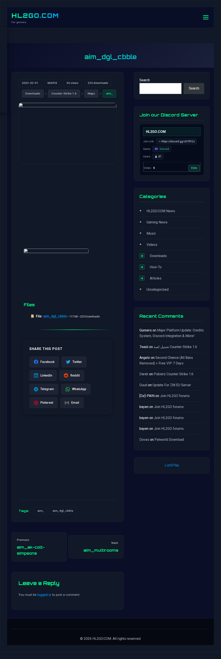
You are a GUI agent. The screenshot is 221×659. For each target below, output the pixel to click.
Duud (143, 385)
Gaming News (157, 222)
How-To (156, 267)
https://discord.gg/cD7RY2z (178, 141)
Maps (91, 93)
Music (151, 233)
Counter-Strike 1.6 (63, 93)
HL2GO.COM (35, 15)
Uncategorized (158, 289)
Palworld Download (169, 440)
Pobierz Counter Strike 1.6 (173, 374)
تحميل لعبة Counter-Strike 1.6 (175, 347)
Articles (155, 278)
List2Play (172, 465)
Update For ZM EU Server (172, 385)
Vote (194, 167)
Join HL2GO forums (175, 396)
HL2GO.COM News (161, 211)
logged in (44, 595)
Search (144, 80)
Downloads (32, 93)
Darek (143, 374)
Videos (152, 245)
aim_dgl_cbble (55, 316)
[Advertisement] (68, 201)
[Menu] (206, 17)
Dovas (144, 440)
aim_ (109, 93)
